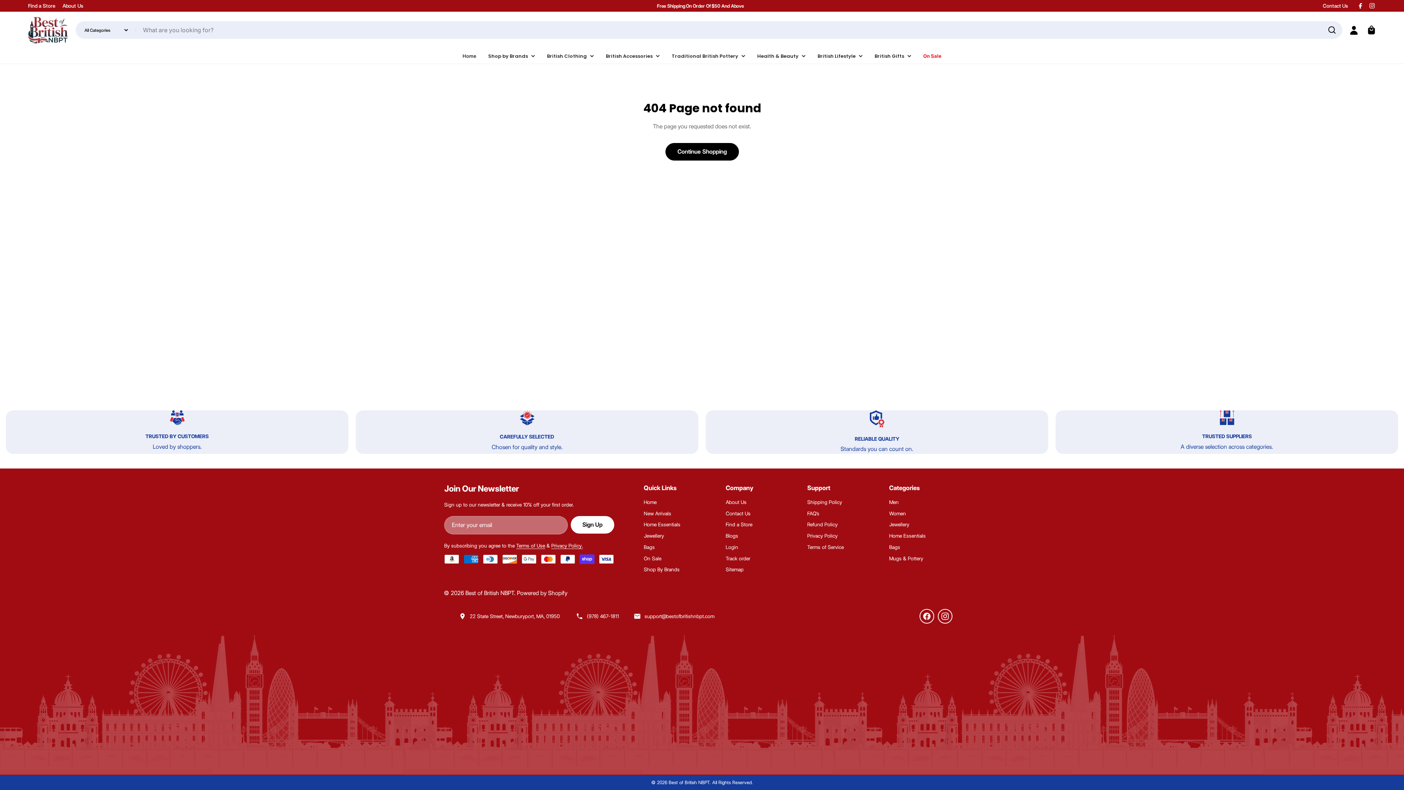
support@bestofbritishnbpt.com (679, 616)
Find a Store (41, 5)
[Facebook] (927, 616)
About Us (73, 5)
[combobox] (709, 30)
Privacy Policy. (567, 546)
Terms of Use (530, 546)
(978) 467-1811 (603, 616)
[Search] (1332, 30)
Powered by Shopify (542, 593)
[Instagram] (945, 616)
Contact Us (1335, 5)
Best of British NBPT (489, 593)
